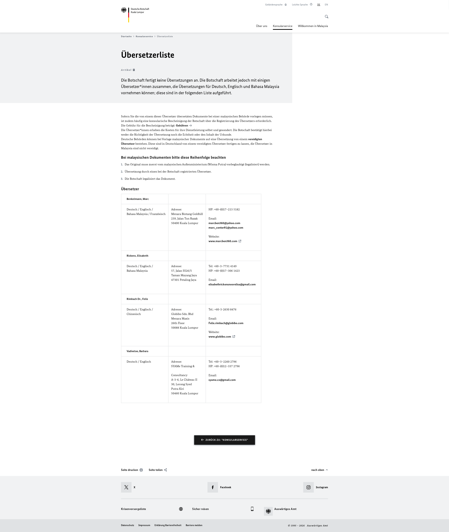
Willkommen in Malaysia (313, 26)
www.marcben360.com (223, 241)
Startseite (126, 36)
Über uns (261, 26)
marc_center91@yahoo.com (226, 227)
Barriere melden (194, 525)
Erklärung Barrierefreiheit (168, 525)
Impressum (144, 525)
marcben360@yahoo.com (224, 223)
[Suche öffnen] (325, 14)
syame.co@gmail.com (222, 380)
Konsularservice (282, 27)
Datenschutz (127, 525)
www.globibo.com (220, 336)
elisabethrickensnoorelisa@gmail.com (232, 284)
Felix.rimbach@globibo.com (226, 323)
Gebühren (182, 125)
